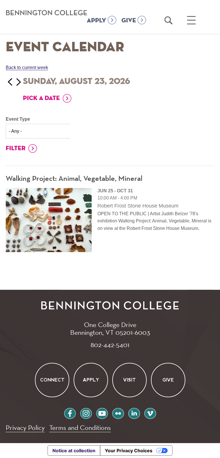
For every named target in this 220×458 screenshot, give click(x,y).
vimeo (150, 412)
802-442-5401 (110, 344)
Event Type (18, 119)
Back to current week (27, 67)
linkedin (134, 412)
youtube (102, 412)
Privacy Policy (25, 427)
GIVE (128, 20)
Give (168, 380)
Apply (90, 380)
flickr (118, 412)
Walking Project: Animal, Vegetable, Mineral (74, 179)
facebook (70, 412)
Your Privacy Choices (128, 450)
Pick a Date (41, 98)
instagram (86, 412)
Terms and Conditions (80, 427)
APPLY (96, 20)
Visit (129, 380)
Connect (52, 380)
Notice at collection (73, 450)
